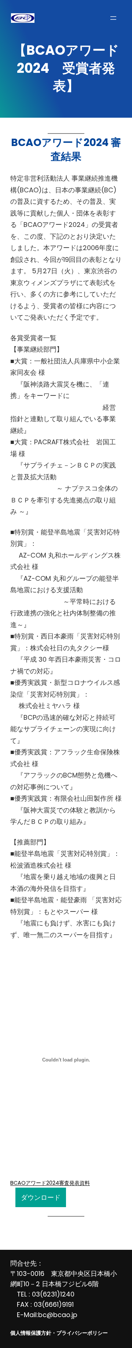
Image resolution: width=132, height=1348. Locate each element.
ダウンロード (40, 1197)
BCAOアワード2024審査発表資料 (50, 1183)
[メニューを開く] (113, 18)
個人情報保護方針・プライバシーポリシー (59, 1333)
